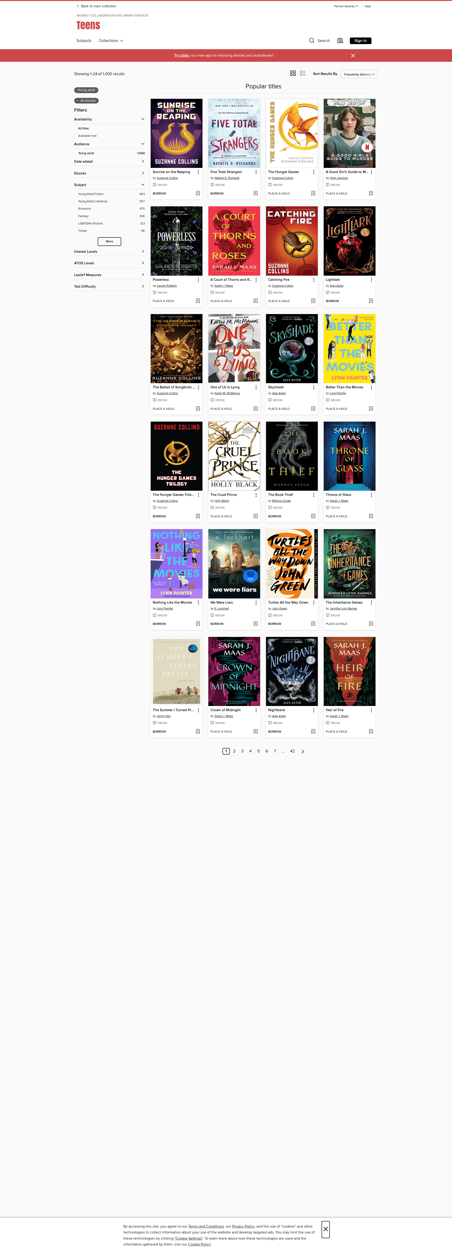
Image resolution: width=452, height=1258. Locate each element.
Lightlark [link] (333, 280)
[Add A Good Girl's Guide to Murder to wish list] (371, 194)
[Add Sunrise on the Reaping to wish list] (198, 194)
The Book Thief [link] (280, 495)
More (109, 242)
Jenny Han (164, 716)
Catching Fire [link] (278, 280)
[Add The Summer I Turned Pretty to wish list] (198, 732)
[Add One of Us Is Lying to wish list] (255, 409)
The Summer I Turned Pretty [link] (174, 710)
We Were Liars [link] (221, 603)
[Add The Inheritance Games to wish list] (371, 624)
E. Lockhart (221, 608)
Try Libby (181, 55)
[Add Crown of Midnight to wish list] (255, 732)
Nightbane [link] (276, 710)
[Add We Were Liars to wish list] (255, 624)
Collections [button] (109, 40)
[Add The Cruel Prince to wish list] (255, 517)
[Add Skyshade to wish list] (313, 409)
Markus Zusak (281, 501)
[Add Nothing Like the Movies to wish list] (198, 624)
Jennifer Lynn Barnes (343, 608)
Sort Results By (325, 74)
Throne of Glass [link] (338, 495)
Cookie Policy (199, 1244)
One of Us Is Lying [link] (225, 387)
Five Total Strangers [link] (226, 172)
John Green (279, 608)
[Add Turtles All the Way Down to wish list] (313, 624)
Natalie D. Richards (226, 178)
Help (368, 6)
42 (292, 751)
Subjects (84, 40)
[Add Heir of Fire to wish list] (371, 732)
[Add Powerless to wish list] (198, 301)
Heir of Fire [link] (334, 710)
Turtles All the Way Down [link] (288, 603)
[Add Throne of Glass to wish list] (371, 517)
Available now (87, 136)
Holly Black (221, 501)
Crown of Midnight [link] (225, 710)
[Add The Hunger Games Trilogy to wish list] (198, 517)
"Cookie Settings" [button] (188, 1238)
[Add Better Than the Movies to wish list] (371, 409)
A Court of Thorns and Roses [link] (232, 280)
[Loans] (340, 41)
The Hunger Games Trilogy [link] (174, 495)
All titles (83, 129)
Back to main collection (98, 6)
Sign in (361, 40)
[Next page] (302, 751)
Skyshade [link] (276, 387)
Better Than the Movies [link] (344, 387)
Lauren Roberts (167, 286)
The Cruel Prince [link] (223, 495)
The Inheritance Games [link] (344, 603)
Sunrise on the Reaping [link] (171, 172)
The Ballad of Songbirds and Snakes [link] (174, 387)
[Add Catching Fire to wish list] (313, 301)
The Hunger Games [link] (283, 172)
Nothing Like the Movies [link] (172, 603)
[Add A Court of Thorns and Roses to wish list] (255, 301)
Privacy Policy (243, 1226)
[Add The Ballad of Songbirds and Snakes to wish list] (198, 409)
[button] (346, 6)
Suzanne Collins (167, 178)
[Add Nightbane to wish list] (313, 732)
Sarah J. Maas (223, 286)
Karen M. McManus (227, 393)
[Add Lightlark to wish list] (371, 301)
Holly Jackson (339, 178)
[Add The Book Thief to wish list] (313, 517)
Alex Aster (336, 286)
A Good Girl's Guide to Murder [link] (347, 172)
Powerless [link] (161, 280)
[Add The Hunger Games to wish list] (313, 194)
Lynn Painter (338, 393)
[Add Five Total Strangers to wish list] (255, 194)
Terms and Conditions (206, 1226)
